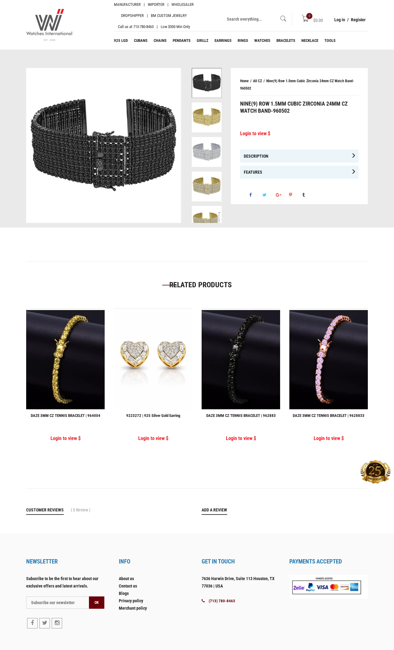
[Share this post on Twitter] (309, 198)
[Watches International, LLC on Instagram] (57, 623)
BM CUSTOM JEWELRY (169, 15)
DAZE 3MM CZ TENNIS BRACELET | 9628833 (328, 415)
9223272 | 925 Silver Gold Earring (153, 415)
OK (96, 602)
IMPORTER (156, 4)
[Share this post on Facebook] (296, 198)
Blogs (124, 593)
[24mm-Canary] (207, 117)
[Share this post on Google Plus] (322, 198)
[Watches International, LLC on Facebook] (32, 623)
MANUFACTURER (127, 4)
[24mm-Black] (207, 83)
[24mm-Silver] (207, 152)
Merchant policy (133, 608)
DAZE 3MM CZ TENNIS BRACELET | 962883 (241, 415)
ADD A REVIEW (214, 509)
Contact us (128, 585)
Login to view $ (255, 133)
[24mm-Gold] (207, 186)
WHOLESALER (182, 4)
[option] (207, 85)
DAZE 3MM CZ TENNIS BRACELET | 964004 (65, 415)
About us (126, 578)
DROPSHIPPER (132, 15)
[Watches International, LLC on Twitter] (44, 623)
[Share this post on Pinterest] (336, 198)
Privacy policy (131, 600)
